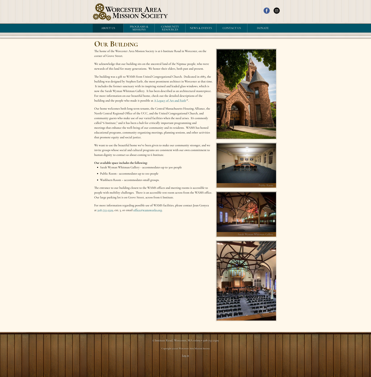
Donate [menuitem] (263, 28)
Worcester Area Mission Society (130, 12)
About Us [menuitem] (108, 28)
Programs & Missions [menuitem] (139, 28)
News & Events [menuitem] (201, 28)
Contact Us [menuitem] (232, 28)
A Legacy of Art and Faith (170, 100)
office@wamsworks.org (147, 210)
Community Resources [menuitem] (170, 28)
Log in (185, 355)
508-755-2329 (105, 210)
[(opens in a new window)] (267, 11)
